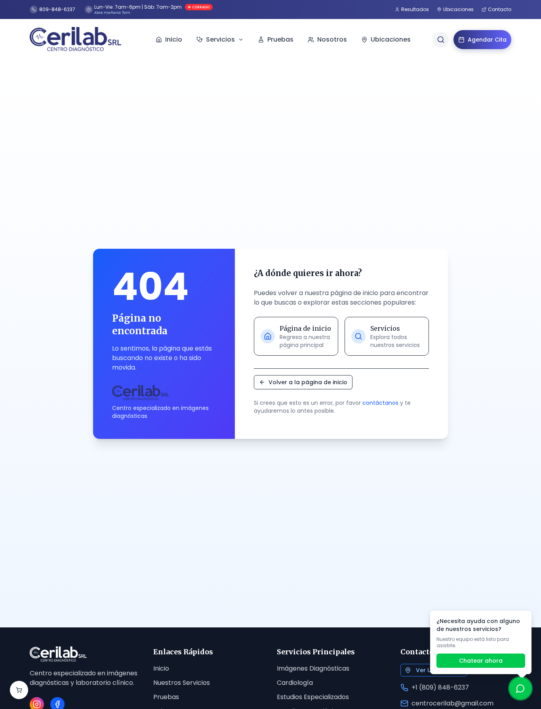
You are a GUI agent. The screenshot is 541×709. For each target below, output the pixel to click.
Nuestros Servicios (181, 682)
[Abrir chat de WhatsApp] (520, 688)
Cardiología (295, 682)
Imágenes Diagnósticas (313, 668)
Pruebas (166, 696)
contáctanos (380, 403)
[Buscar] (441, 40)
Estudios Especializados (313, 696)
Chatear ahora (481, 661)
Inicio (161, 668)
